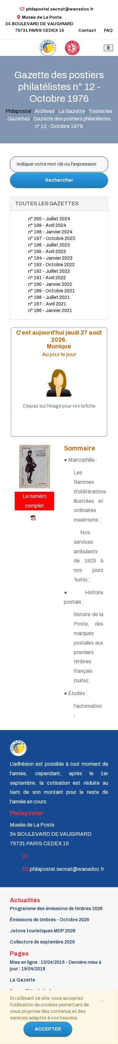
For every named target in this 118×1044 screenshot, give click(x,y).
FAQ (108, 30)
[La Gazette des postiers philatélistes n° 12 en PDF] (25, 517)
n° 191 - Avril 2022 (47, 277)
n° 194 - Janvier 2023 (50, 258)
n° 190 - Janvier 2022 (50, 284)
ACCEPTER (48, 1029)
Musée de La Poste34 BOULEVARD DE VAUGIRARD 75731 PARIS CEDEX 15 (39, 24)
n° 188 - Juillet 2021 (49, 297)
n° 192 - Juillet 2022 (49, 271)
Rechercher (59, 180)
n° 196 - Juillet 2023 (49, 245)
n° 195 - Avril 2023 (47, 251)
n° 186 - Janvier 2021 (50, 310)
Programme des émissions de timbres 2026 (56, 908)
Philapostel (18, 111)
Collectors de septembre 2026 (42, 942)
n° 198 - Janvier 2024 (50, 231)
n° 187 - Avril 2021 (47, 304)
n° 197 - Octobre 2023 (51, 238)
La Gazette (22, 980)
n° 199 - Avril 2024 (47, 225)
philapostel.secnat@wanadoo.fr (59, 9)
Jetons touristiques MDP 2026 (42, 930)
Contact (87, 30)
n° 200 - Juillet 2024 (49, 218)
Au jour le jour (59, 354)
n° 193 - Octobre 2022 (51, 264)
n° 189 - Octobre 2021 (51, 290)
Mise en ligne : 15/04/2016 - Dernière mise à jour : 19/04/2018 (56, 965)
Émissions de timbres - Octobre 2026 (49, 919)
